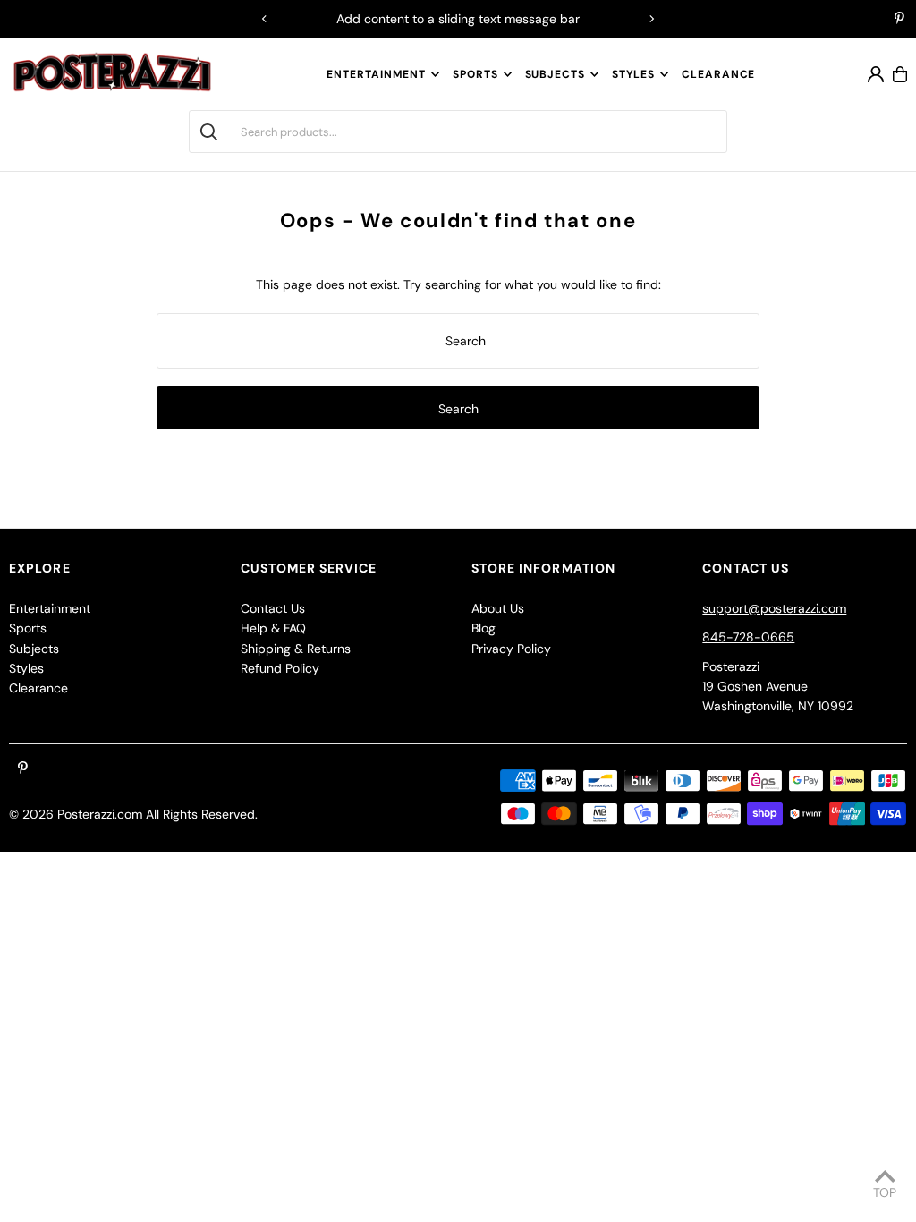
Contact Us (273, 608)
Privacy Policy (511, 649)
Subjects (555, 74)
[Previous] (265, 19)
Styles (633, 74)
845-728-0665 (748, 637)
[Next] (651, 19)
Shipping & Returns (296, 649)
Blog (483, 628)
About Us (497, 608)
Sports (475, 74)
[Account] (876, 74)
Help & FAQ (273, 628)
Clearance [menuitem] (718, 74)
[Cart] (900, 74)
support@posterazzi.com (774, 608)
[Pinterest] (899, 20)
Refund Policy (280, 668)
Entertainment (376, 74)
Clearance (38, 688)
